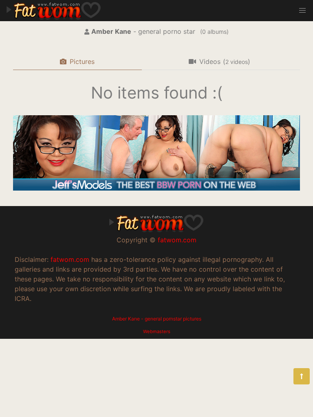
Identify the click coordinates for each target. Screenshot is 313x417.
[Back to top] (301, 376)
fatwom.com (177, 240)
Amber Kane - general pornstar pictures (156, 319)
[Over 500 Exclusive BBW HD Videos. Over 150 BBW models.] (156, 188)
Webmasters (156, 331)
